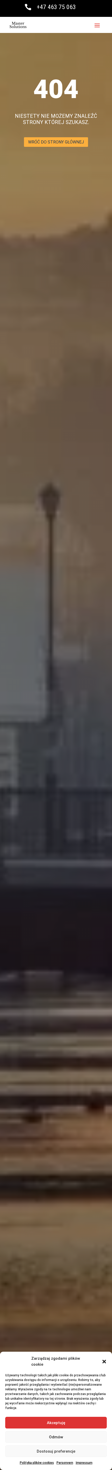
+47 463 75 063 (56, 7)
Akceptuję (56, 1422)
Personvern (65, 1463)
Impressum (84, 1463)
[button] (104, 1361)
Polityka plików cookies (37, 1463)
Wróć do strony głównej (56, 142)
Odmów (56, 1437)
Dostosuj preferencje (56, 1451)
